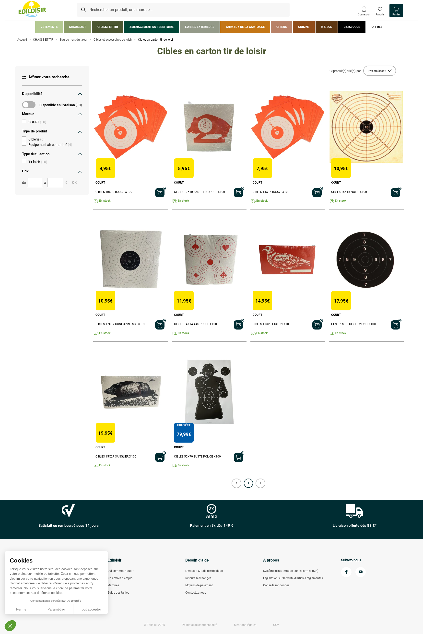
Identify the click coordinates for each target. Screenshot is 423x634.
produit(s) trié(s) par (345, 71)
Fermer (22, 609)
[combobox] (183, 10)
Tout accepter (90, 609)
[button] (237, 483)
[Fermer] (80, 94)
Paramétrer (56, 609)
